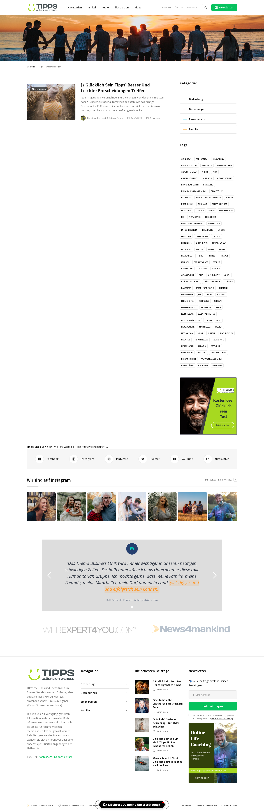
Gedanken (202, 268)
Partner (202, 352)
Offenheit (215, 346)
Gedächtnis (187, 268)
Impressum (192, 7)
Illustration (122, 7)
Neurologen (187, 346)
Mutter (212, 333)
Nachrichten (226, 333)
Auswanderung (224, 178)
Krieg (218, 307)
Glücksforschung (190, 281)
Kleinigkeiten (187, 301)
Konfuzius (204, 301)
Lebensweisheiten (206, 314)
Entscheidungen (189, 230)
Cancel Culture (219, 204)
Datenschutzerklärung (222, 718)
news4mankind (47, 805)
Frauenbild (186, 256)
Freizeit (213, 256)
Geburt (216, 262)
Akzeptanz (218, 159)
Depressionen (226, 210)
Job (199, 294)
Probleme (203, 365)
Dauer (212, 210)
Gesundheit (214, 275)
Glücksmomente (212, 281)
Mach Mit (166, 7)
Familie (211, 249)
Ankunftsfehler (189, 172)
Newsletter (226, 7)
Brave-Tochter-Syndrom (208, 197)
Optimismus (187, 352)
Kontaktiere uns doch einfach (56, 757)
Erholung (186, 236)
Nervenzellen (201, 339)
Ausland (207, 178)
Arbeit (205, 172)
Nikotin (202, 346)
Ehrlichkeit (210, 217)
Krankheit (206, 307)
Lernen (208, 320)
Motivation (187, 333)
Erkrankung (202, 236)
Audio (105, 7)
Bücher (229, 197)
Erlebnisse (186, 243)
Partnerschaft (218, 352)
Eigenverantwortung (192, 223)
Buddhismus (187, 204)
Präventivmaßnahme (211, 359)
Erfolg (221, 230)
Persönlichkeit (188, 359)
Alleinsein (207, 165)
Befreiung (208, 184)
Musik (200, 333)
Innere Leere (187, 294)
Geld (201, 275)
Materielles (205, 327)
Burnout (202, 204)
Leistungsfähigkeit (190, 320)
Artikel (92, 7)
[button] (75, 7)
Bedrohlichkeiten (190, 184)
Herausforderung (205, 288)
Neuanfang (218, 339)
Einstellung (214, 223)
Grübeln (228, 281)
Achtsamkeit (202, 159)
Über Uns (179, 7)
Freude (224, 256)
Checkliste (186, 210)
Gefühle (216, 268)
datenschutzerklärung (206, 805)
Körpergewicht (188, 307)
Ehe (182, 217)
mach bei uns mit (96, 805)
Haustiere (186, 288)
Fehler (222, 249)
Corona (200, 210)
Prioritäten (187, 365)
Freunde (185, 262)
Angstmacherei (224, 165)
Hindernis (223, 288)
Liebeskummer (187, 327)
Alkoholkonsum (189, 165)
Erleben (216, 236)
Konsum (218, 301)
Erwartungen (219, 243)
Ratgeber (217, 365)
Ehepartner (195, 217)
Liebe (218, 320)
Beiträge (31, 66)
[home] (42, 7)
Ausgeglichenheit (190, 178)
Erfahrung (207, 230)
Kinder (209, 294)
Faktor (199, 249)
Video (138, 7)
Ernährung (202, 243)
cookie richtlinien (229, 805)
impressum (186, 805)
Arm (215, 172)
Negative (185, 339)
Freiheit (201, 256)
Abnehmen (186, 159)
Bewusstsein (217, 191)
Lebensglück (187, 314)
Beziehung (186, 197)
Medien (218, 327)
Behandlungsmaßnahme (193, 191)
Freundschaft (201, 262)
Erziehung (186, 249)
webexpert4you (78, 805)
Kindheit (221, 294)
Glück (227, 275)
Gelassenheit (187, 275)
